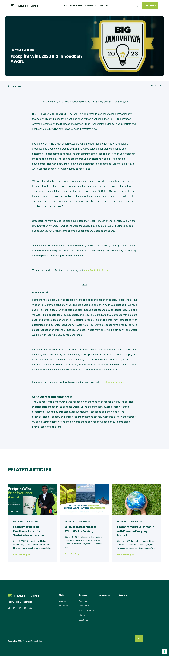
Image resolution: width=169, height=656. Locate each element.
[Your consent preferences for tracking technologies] (164, 651)
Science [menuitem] (62, 601)
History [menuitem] (82, 615)
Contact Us (150, 5)
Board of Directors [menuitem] (87, 610)
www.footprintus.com (111, 382)
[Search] (137, 5)
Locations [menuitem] (83, 620)
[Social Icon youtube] (30, 608)
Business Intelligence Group (52, 401)
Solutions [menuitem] (63, 606)
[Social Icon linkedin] (14, 608)
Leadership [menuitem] (84, 606)
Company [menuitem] (75, 6)
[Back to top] (139, 638)
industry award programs (108, 406)
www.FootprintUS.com (96, 270)
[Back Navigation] (84, 86)
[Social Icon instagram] (20, 608)
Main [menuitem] (63, 6)
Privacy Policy (36, 641)
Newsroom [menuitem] (90, 6)
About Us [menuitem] (83, 601)
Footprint (16, 50)
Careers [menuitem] (103, 6)
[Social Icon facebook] (25, 608)
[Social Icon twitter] (10, 608)
